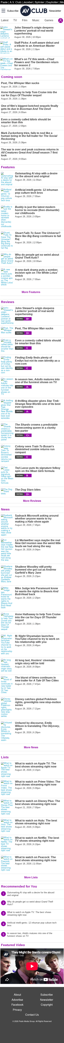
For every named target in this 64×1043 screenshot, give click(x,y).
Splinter (39, 2)
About (17, 994)
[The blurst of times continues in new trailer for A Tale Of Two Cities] (7, 684)
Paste (4, 2)
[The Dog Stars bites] (7, 492)
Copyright (47, 1005)
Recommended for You (19, 886)
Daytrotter (52, 2)
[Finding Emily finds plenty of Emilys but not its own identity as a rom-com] (7, 364)
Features (8, 167)
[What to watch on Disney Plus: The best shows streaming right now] (7, 807)
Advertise (17, 1000)
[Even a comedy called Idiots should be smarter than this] (7, 345)
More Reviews (32, 500)
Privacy (17, 1010)
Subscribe (12, 10)
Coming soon (11, 77)
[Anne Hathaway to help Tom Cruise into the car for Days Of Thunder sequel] (7, 621)
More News (31, 747)
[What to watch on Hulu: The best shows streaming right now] (7, 825)
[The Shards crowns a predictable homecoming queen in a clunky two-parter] (7, 432)
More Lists (31, 877)
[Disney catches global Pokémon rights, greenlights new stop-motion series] (7, 707)
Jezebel (28, 2)
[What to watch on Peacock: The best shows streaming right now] (7, 863)
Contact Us (32, 1015)
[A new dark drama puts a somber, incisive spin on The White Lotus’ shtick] (7, 277)
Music (35, 20)
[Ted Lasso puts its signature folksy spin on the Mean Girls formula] (7, 475)
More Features (31, 292)
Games (49, 20)
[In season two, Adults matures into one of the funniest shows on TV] (7, 386)
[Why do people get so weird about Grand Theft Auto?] (7, 258)
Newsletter (55, 10)
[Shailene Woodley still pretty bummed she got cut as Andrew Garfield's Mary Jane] (7, 574)
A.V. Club (15, 2)
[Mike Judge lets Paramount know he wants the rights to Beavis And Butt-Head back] (7, 598)
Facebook (17, 1005)
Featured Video (13, 945)
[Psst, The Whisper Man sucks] (7, 331)
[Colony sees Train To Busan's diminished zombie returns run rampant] (7, 453)
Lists (5, 757)
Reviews (7, 302)
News (5, 509)
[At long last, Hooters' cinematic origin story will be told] (7, 665)
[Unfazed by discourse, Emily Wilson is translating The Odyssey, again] (7, 731)
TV (15, 20)
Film (24, 20)
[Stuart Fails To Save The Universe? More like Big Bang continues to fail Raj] (7, 240)
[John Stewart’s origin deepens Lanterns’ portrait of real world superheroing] (7, 315)
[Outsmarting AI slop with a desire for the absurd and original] (7, 179)
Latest (4, 20)
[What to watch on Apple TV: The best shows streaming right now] (7, 769)
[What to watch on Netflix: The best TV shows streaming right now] (7, 844)
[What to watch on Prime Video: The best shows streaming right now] (7, 787)
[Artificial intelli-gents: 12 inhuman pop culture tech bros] (7, 195)
